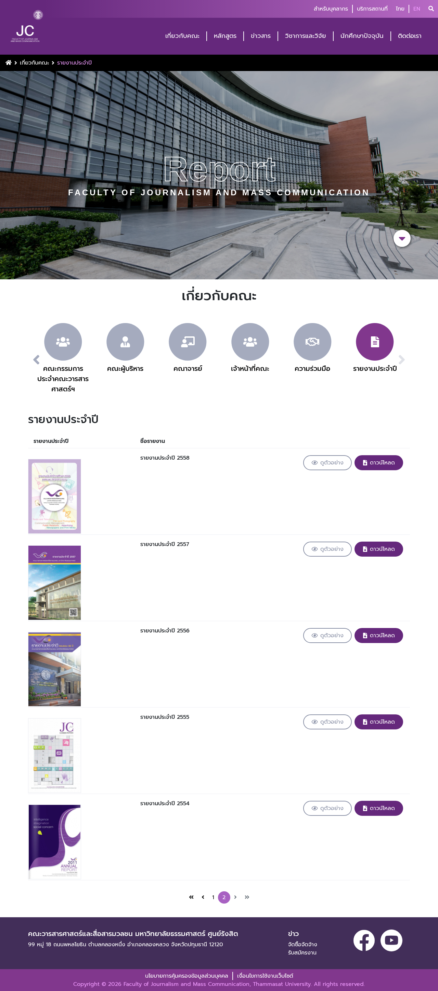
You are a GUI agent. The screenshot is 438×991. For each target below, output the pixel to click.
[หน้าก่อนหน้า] (202, 897)
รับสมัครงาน (302, 953)
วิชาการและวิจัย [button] (305, 36)
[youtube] (391, 940)
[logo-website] (26, 28)
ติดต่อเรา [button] (410, 36)
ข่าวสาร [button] (261, 36)
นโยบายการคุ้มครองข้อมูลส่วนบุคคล (186, 976)
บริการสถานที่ (372, 9)
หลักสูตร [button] (225, 36)
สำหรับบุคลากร (331, 9)
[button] (28, 359)
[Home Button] (8, 63)
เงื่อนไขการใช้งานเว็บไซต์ (265, 976)
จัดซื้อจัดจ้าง (302, 944)
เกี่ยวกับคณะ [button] (182, 36)
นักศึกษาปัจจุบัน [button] (362, 36)
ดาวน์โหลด (382, 463)
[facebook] (364, 940)
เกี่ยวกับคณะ (34, 63)
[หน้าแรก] (191, 897)
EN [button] (416, 9)
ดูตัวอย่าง (332, 463)
